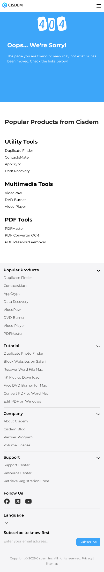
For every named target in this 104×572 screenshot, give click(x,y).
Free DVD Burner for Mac (25, 385)
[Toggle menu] (99, 6)
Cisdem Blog (15, 429)
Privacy (87, 558)
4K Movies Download (21, 377)
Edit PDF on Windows (22, 401)
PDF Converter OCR (22, 235)
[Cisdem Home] (12, 6)
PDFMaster (14, 228)
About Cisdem (16, 421)
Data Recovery (17, 171)
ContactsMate (17, 157)
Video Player (15, 206)
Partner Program (18, 437)
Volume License (17, 445)
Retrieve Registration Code (26, 481)
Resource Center (18, 473)
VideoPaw (13, 193)
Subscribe (88, 542)
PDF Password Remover (25, 242)
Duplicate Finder (19, 150)
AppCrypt (13, 164)
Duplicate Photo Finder (23, 353)
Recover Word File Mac (23, 369)
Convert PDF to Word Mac (26, 393)
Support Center (17, 465)
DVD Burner (15, 200)
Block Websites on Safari (25, 361)
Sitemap (52, 563)
